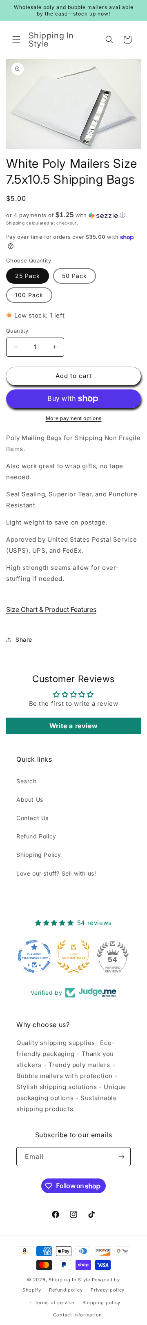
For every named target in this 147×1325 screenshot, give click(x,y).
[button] (16, 40)
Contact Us (32, 817)
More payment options (74, 418)
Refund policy (65, 1290)
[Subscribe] (121, 1156)
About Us (29, 799)
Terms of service (54, 1302)
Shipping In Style (69, 1280)
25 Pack (27, 275)
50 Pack (74, 275)
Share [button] (24, 639)
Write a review (73, 726)
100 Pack (29, 294)
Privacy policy (108, 1290)
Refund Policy (36, 836)
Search (26, 781)
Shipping (15, 222)
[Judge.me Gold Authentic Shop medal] (73, 956)
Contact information (77, 1315)
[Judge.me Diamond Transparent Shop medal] (34, 956)
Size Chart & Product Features (51, 609)
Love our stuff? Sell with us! (56, 873)
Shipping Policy (38, 854)
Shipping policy (101, 1302)
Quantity (17, 330)
